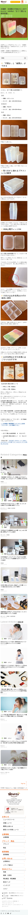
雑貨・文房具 (7, 875)
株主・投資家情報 (8, 898)
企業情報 (5, 834)
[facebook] (5, 913)
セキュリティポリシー (7, 904)
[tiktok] (10, 913)
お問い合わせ (7, 858)
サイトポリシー (17, 904)
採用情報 (5, 852)
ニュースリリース (8, 819)
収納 (15, 788)
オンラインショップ (16, 1)
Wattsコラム (9, 788)
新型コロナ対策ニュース (11, 829)
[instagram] (1, 913)
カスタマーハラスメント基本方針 (9, 901)
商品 (4, 848)
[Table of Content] (25, 58)
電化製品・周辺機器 (9, 878)
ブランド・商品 (8, 841)
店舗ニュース (7, 823)
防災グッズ (6, 882)
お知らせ (5, 817)
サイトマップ (5, 906)
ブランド (6, 844)
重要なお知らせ (8, 826)
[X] (3, 913)
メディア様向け (8, 865)
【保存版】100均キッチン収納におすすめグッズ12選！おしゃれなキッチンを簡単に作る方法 (14, 442)
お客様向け (6, 861)
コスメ (5, 888)
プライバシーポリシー (7, 902)
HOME (2, 788)
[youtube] (8, 913)
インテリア (6, 885)
